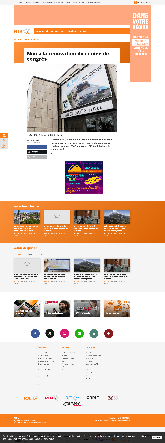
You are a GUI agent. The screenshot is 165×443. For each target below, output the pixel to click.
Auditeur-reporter (144, 2)
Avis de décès (66, 373)
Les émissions (42, 352)
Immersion (41, 367)
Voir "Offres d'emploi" (57, 308)
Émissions (59, 31)
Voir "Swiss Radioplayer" (27, 308)
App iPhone (93, 333)
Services (84, 31)
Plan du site (42, 422)
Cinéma (64, 355)
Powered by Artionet (102, 420)
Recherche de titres (45, 358)
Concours (41, 388)
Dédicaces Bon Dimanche (46, 370)
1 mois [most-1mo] (41, 254)
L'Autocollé (41, 382)
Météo (64, 361)
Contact (88, 376)
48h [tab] (19, 254)
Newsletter (89, 379)
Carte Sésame (66, 2)
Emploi (43, 2)
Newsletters (79, 333)
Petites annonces (68, 364)
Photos (49, 31)
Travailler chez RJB (92, 364)
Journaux (39, 31)
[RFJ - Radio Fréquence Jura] (72, 398)
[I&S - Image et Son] (113, 398)
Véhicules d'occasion (92, 2)
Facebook (35, 333)
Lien (33, 157)
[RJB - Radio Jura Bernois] (31, 398)
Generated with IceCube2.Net (120, 420)
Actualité (24, 39)
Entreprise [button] (28, 2)
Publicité (89, 361)
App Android (108, 333)
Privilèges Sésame (78, 2)
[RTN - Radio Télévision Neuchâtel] (51, 398)
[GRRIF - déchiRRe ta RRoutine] (92, 398)
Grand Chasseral (43, 364)
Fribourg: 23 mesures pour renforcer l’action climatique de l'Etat (26, 228)
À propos (89, 352)
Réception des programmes (95, 355)
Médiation (89, 370)
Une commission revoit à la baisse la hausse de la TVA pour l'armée (26, 276)
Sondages (41, 385)
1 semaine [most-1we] (30, 254)
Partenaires (90, 367)
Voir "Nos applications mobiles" (117, 308)
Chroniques (72, 31)
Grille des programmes (46, 361)
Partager (34, 147)
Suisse (36, 39)
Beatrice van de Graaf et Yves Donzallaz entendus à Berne (56, 228)
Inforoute (36, 2)
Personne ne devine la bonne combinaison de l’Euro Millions (54, 276)
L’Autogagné (42, 379)
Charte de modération (93, 373)
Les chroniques (43, 355)
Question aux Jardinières (46, 376)
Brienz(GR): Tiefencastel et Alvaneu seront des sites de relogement (115, 228)
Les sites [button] (18, 2)
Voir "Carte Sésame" (87, 308)
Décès (58, 2)
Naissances (51, 2)
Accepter (157, 437)
